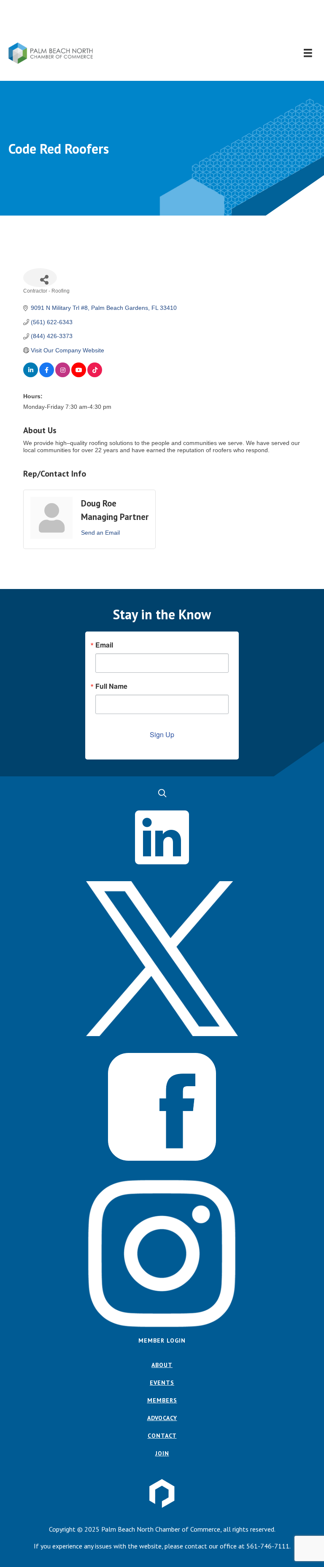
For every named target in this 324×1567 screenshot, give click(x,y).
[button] (162, 21)
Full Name (111, 686)
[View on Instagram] (62, 375)
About (162, 1365)
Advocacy (162, 1418)
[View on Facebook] (46, 375)
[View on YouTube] (78, 375)
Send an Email (100, 532)
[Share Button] (40, 277)
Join (162, 1453)
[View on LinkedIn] (30, 375)
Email (104, 645)
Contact (162, 1435)
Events (162, 1382)
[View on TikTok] (94, 375)
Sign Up (162, 734)
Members (162, 1400)
